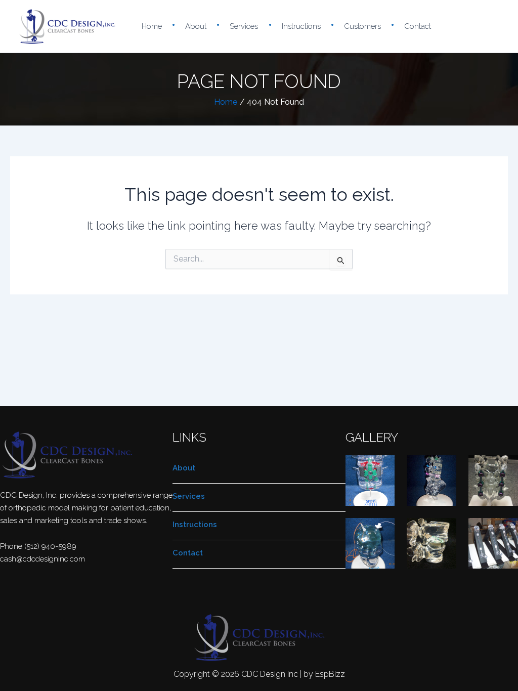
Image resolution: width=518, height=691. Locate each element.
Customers (362, 26)
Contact (417, 26)
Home (152, 26)
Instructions (301, 26)
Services (244, 26)
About (195, 26)
